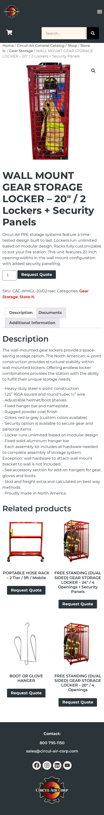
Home (8, 45)
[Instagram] (47, 765)
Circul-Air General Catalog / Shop (47, 45)
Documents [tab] (50, 312)
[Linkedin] (57, 765)
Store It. (27, 297)
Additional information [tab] (32, 322)
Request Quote (36, 274)
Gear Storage (21, 51)
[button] (100, 12)
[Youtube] (67, 765)
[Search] (93, 33)
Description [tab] (21, 312)
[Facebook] (36, 765)
